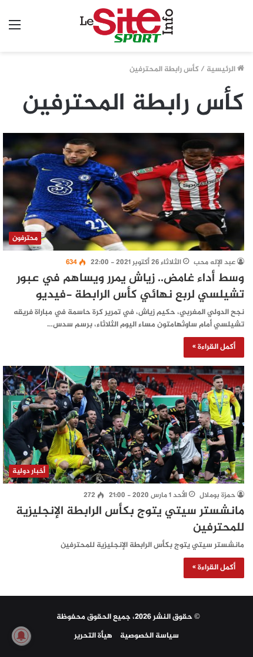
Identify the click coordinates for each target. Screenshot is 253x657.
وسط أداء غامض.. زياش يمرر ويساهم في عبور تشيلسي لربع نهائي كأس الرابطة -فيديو (130, 287)
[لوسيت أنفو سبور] (127, 26)
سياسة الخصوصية (149, 635)
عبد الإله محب (214, 262)
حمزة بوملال (217, 495)
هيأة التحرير (93, 635)
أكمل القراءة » (213, 347)
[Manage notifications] (21, 635)
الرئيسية (222, 69)
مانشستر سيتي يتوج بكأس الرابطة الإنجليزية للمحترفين (130, 520)
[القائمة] (15, 30)
